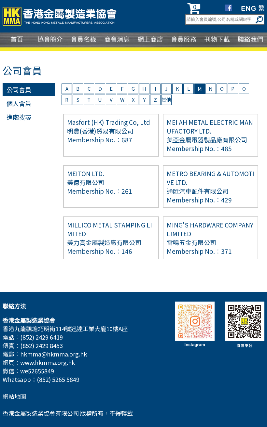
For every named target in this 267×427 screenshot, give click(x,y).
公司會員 (19, 89)
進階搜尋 (19, 116)
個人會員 (19, 103)
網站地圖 (14, 396)
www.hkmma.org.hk (47, 362)
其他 (166, 99)
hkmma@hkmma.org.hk (53, 354)
